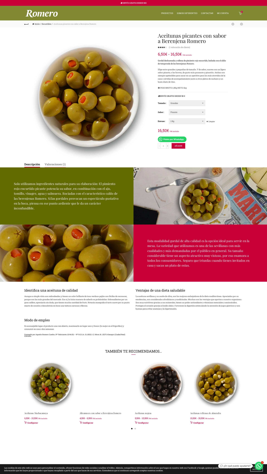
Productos (167, 13)
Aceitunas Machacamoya (36, 413)
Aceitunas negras (143, 413)
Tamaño (161, 103)
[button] (259, 466)
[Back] (26, 24)
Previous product (233, 24)
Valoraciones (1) (55, 164)
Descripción (32, 164)
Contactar (207, 13)
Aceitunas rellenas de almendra (205, 413)
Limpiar (211, 121)
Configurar (32, 423)
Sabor (160, 112)
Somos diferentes (187, 13)
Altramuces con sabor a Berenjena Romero (100, 413)
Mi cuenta (223, 13)
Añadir (178, 145)
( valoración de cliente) (179, 47)
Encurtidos (46, 24)
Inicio (37, 24)
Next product (240, 24)
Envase (161, 121)
